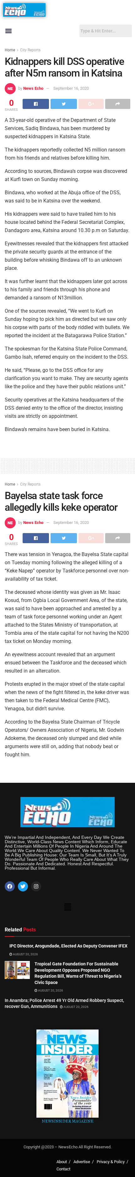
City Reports (30, 50)
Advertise (81, 1161)
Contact (63, 1169)
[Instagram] (36, 886)
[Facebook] (10, 886)
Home (10, 50)
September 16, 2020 (71, 88)
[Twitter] (23, 886)
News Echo (33, 88)
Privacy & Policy (111, 1161)
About (62, 1161)
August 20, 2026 (25, 954)
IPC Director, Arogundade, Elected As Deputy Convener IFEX (68, 945)
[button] (8, 31)
